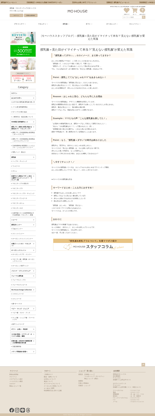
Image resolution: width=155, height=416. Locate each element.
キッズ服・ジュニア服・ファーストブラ (23, 318)
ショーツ (14, 220)
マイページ (14, 371)
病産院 (80, 381)
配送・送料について (50, 377)
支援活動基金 (16, 346)
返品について (48, 381)
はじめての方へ (16, 98)
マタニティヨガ (17, 208)
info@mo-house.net (137, 402)
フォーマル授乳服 (17, 276)
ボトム (14, 171)
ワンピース (16, 166)
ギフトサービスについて (52, 384)
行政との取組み (83, 383)
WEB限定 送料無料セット (19, 122)
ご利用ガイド (48, 374)
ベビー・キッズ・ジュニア (20, 309)
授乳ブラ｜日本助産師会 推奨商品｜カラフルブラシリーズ (23, 140)
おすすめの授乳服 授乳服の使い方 (23, 102)
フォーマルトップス (19, 280)
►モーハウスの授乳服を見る (62, 179)
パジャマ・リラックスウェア (21, 271)
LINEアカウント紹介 (16, 379)
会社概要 (116, 371)
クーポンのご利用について (53, 386)
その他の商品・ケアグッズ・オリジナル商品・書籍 (21, 335)
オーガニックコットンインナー (22, 239)
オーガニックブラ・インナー (22, 254)
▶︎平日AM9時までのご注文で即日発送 (119, 6)
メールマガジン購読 (16, 381)
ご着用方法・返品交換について (22, 117)
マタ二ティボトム (18, 203)
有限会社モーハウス (119, 374)
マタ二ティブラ (17, 188)
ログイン (16, 15)
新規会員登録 (31, 15)
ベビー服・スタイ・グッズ (21, 313)
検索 (143, 17)
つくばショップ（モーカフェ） (94, 376)
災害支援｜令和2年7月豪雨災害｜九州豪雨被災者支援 (21, 342)
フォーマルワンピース (19, 285)
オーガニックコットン (18, 250)
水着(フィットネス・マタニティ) (21, 244)
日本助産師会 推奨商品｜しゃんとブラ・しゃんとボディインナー (23, 146)
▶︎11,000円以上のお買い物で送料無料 (136, 6)
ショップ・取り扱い (86, 371)
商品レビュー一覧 (15, 386)
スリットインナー (18, 234)
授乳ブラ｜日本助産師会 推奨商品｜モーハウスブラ (23, 133)
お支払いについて (50, 379)
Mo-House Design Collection (21, 290)
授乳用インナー (16, 225)
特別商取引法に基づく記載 (53, 390)
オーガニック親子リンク (20, 266)
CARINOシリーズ (17, 294)
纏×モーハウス (17, 304)
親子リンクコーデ (18, 324)
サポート (47, 371)
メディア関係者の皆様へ (19, 352)
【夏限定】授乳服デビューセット (115, 2)
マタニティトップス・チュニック (23, 193)
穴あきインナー (17, 229)
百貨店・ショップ (84, 385)
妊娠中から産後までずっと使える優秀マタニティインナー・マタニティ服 (21, 178)
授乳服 (13, 157)
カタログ (12, 384)
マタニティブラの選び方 (20, 183)
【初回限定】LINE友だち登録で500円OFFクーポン (41, 2)
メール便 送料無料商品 (19, 107)
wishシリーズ (16, 299)
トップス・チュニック (19, 161)
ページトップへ (143, 365)
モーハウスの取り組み (19, 112)
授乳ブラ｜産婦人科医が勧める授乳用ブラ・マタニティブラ (21, 128)
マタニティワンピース (19, 198)
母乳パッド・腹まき (19, 152)
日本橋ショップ (89, 374)
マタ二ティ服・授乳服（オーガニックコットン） (23, 260)
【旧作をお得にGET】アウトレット (81, 2)
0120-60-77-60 (135, 390)
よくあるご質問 (49, 388)
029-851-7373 (134, 392)
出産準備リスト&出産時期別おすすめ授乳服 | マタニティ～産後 (23, 214)
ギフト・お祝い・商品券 (19, 329)
